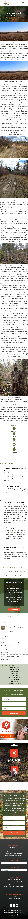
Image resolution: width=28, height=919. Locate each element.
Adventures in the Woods (14, 683)
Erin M (8, 17)
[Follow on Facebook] (11, 905)
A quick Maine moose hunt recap (11, 650)
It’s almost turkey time (8, 620)
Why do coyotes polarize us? (10, 656)
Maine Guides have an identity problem (13, 643)
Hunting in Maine (14, 669)
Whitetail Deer (14, 673)
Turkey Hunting (14, 671)
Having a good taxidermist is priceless (12, 636)
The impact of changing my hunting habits (14, 881)
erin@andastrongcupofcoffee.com (14, 901)
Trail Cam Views (14, 679)
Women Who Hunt (14, 667)
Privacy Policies (14, 915)
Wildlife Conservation (14, 677)
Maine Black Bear (14, 681)
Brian (21, 85)
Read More (14, 610)
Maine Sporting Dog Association (14, 853)
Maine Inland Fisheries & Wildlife (14, 847)
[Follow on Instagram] (17, 905)
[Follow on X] (14, 905)
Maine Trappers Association (14, 851)
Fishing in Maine (15, 675)
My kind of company (14, 582)
